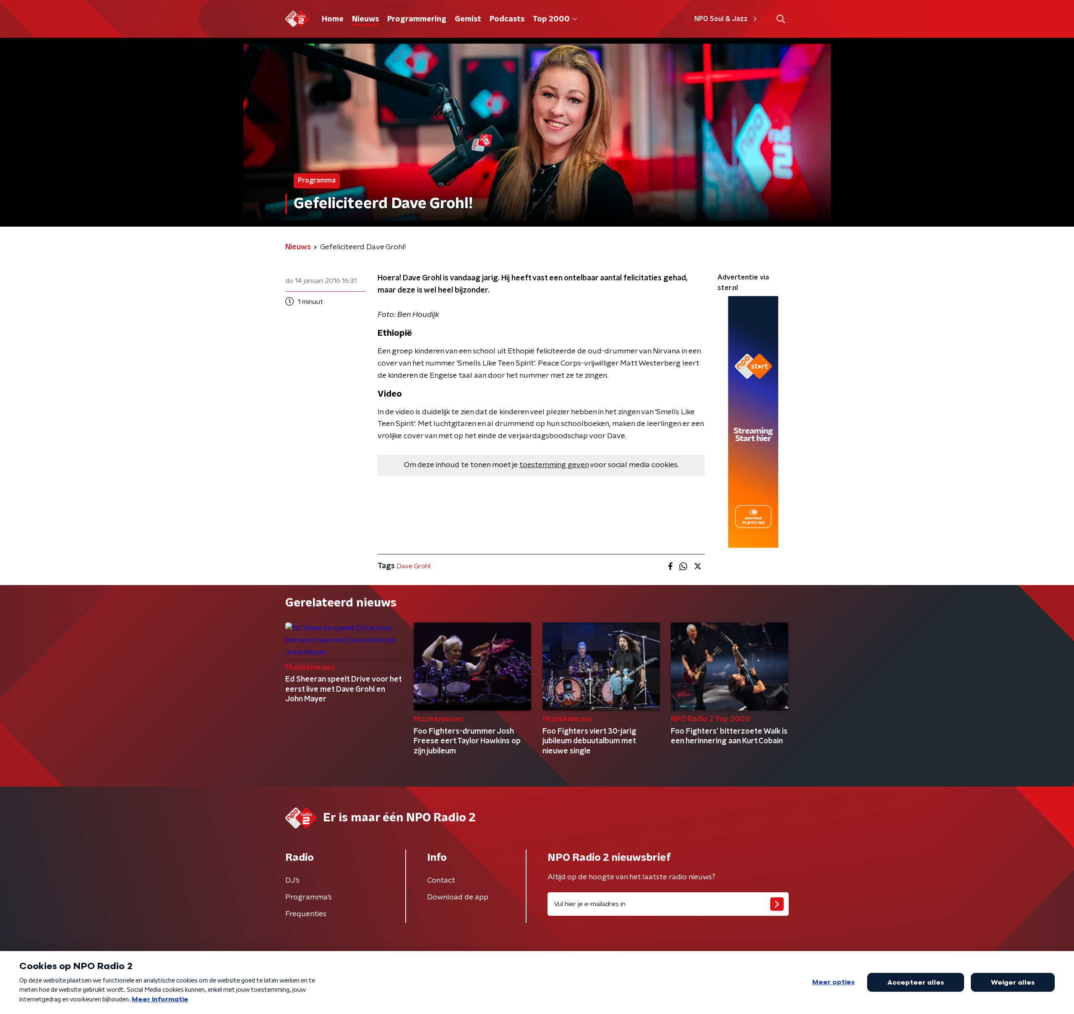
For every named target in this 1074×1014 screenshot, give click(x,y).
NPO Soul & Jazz (721, 19)
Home (333, 19)
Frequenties (305, 914)
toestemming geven (554, 465)
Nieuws (365, 19)
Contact (441, 880)
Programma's (308, 897)
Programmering (416, 19)
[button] (780, 19)
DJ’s (292, 880)
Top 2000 (551, 19)
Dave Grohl (413, 566)
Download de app (457, 897)
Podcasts (507, 19)
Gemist (468, 19)
